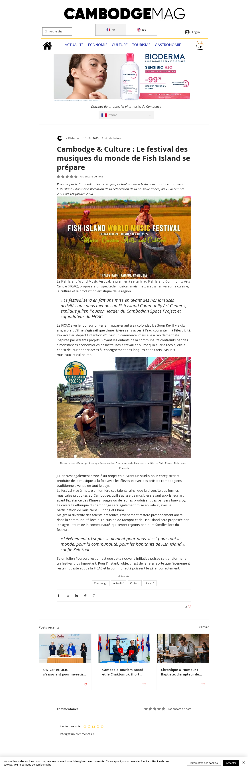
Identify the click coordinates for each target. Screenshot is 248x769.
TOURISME (141, 44)
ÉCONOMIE (97, 44)
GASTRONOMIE (168, 44)
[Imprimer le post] (94, 595)
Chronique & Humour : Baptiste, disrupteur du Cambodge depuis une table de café (180, 672)
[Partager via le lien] (85, 595)
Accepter (231, 763)
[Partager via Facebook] (58, 595)
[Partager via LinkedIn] (76, 595)
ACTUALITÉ (74, 44)
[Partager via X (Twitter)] (67, 595)
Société (149, 583)
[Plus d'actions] (189, 138)
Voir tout (204, 627)
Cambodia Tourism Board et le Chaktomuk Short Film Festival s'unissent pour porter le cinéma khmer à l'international (122, 672)
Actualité (118, 583)
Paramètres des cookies (204, 763)
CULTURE (120, 44)
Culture (134, 583)
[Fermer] (243, 763)
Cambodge (100, 583)
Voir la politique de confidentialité (32, 764)
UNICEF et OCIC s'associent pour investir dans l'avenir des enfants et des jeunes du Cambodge (63, 672)
